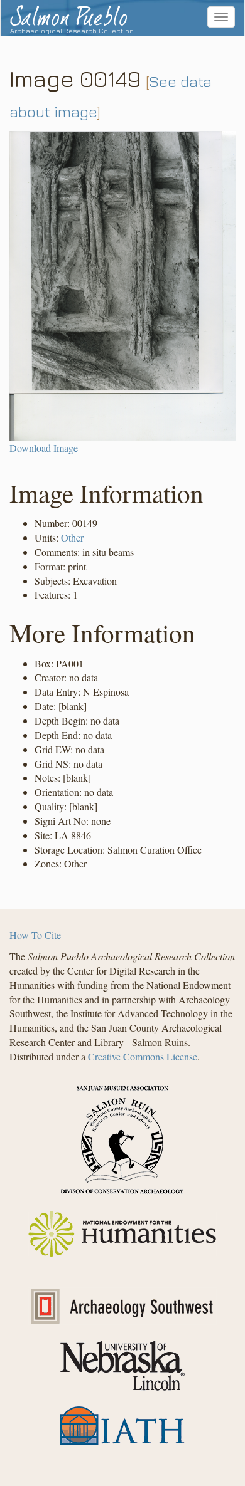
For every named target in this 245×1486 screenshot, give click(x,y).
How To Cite (35, 934)
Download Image (43, 447)
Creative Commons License (142, 1056)
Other (72, 537)
